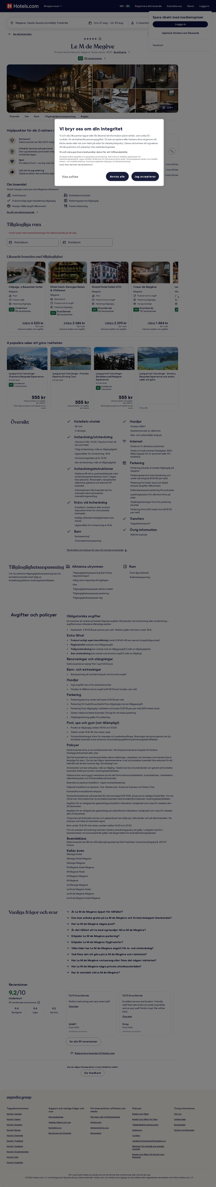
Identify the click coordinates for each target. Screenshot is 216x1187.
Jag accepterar (145, 176)
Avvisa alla (117, 176)
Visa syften (70, 176)
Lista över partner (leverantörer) (75, 164)
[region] (109, 152)
